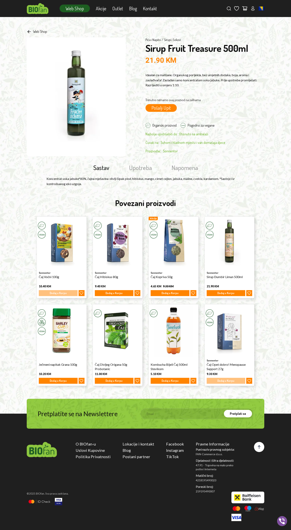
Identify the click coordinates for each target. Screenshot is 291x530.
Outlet (117, 8)
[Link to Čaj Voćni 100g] (62, 243)
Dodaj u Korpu (114, 293)
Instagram (175, 450)
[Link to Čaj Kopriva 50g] (173, 243)
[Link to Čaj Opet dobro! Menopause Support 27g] (229, 330)
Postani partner (136, 457)
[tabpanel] (145, 181)
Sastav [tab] (101, 168)
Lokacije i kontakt (138, 444)
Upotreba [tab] (140, 168)
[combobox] (261, 8)
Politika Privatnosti (93, 457)
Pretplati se (238, 414)
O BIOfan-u (86, 444)
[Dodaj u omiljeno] (82, 293)
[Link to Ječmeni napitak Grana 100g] (62, 330)
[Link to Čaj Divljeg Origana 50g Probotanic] (118, 330)
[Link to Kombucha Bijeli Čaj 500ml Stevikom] (173, 330)
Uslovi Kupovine (90, 450)
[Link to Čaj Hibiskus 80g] (118, 243)
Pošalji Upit (161, 108)
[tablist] (145, 167)
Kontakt (150, 8)
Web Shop (75, 8)
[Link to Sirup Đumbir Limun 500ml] (229, 243)
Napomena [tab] (185, 168)
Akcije (101, 8)
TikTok (172, 457)
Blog (133, 8)
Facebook (175, 444)
